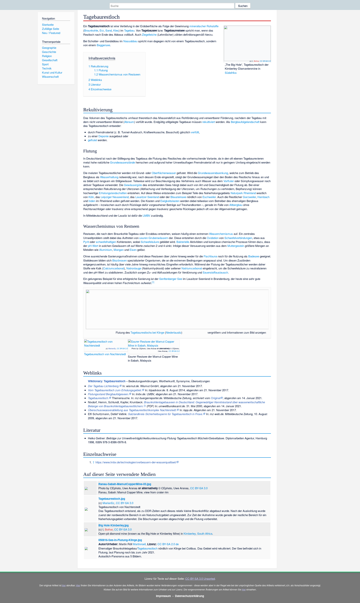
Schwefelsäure (150, 242)
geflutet (92, 140)
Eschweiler (209, 197)
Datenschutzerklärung (189, 596)
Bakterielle (182, 242)
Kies (116, 30)
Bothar (256, 61)
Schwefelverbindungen (238, 238)
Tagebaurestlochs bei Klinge (147, 332)
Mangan (119, 250)
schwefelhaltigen (106, 242)
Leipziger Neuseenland (115, 197)
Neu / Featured (51, 33)
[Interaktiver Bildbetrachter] (206, 332)
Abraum (129, 122)
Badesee (253, 256)
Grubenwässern (158, 238)
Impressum (163, 596)
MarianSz (112, 348)
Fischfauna (210, 256)
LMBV (146, 215)
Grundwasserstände (122, 162)
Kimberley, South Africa (198, 533)
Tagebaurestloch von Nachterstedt (105, 354)
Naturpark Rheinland (243, 193)
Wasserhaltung (109, 177)
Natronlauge (133, 268)
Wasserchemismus (221, 234)
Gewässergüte (133, 185)
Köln (91, 197)
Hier (78, 585)
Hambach (263, 197)
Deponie (103, 136)
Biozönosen (119, 260)
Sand (108, 30)
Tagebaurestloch (147, 548)
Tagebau (129, 30)
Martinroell (139, 544)
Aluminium (105, 250)
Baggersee (103, 45)
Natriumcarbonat (192, 268)
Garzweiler (249, 197)
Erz (102, 30)
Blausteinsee (178, 197)
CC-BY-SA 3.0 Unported (200, 578)
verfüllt (195, 132)
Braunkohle (91, 30)
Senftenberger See (170, 279)
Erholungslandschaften (113, 193)
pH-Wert (93, 246)
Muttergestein (235, 246)
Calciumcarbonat (113, 268)
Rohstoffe (212, 26)
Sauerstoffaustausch (215, 272)
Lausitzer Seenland (147, 197)
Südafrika (230, 73)
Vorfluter (229, 181)
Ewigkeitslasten (169, 201)
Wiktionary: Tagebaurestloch (106, 381)
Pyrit (86, 242)
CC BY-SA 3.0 (265, 61)
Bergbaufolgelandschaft (245, 122)
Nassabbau (130, 41)
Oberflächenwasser (164, 173)
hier (64, 585)
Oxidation (212, 238)
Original (215, 398)
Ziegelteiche (149, 34)
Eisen (133, 250)
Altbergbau (235, 205)
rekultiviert (208, 122)
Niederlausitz (173, 332)
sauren (143, 238)
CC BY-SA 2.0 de (168, 544)
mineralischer (197, 26)
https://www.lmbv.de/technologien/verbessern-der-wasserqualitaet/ (135, 462)
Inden (91, 201)
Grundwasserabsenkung (213, 173)
